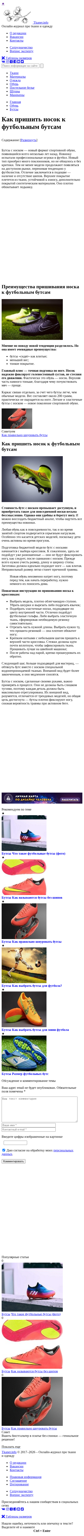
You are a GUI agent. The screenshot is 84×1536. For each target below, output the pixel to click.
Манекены (17, 95)
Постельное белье (22, 87)
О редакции (18, 33)
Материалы (18, 76)
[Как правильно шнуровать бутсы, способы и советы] (17, 427)
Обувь (14, 84)
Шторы (15, 91)
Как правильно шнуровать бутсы (25, 435)
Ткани (14, 73)
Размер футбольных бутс (30, 1074)
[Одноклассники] (11, 61)
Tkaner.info (9, 1452)
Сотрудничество (21, 47)
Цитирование (19, 1484)
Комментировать (13, 1161)
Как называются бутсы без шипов (37, 897)
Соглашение (18, 1480)
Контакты (16, 40)
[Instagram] (7, 61)
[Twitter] (22, 61)
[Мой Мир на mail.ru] (18, 61)
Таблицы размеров (18, 58)
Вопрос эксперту (21, 51)
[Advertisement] (42, 236)
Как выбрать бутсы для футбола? (37, 985)
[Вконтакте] (3, 61)
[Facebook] (14, 61)
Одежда (15, 80)
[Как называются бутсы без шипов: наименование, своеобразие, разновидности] (32, 1367)
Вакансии (16, 37)
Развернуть (28, 140)
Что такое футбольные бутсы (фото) (38, 853)
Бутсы (6, 853)
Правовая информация (25, 1477)
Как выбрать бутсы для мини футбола (40, 1029)
